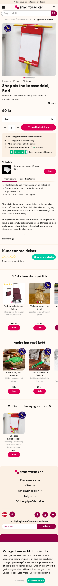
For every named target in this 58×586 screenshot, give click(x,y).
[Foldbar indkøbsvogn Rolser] (14, 293)
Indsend (46, 526)
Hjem (13, 19)
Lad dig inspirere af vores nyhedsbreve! (29, 521)
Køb (14, 327)
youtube (52, 515)
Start (7, 19)
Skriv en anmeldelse (44, 257)
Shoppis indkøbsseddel (14, 437)
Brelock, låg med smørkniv (14, 374)
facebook (36, 515)
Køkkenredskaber (24, 19)
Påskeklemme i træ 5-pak (39, 307)
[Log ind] (11, 515)
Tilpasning (19, 580)
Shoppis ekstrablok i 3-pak (26, 166)
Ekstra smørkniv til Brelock (39, 374)
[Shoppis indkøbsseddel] (14, 423)
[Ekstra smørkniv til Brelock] (39, 360)
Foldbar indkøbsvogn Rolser (14, 307)
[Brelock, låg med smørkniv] (14, 360)
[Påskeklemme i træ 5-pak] (39, 293)
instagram (44, 515)
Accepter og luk (36, 580)
